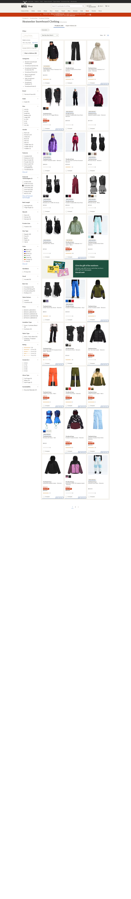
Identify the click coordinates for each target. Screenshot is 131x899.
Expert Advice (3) (71, 25)
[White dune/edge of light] (89, 63)
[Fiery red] (69, 388)
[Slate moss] (67, 63)
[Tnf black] (69, 63)
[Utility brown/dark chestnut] (92, 196)
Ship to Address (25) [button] (30, 53)
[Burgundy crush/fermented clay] (47, 431)
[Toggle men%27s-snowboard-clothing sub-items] (23, 75)
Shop (30, 6)
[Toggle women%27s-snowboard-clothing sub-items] (23, 62)
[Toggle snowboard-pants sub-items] (23, 72)
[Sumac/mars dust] (92, 63)
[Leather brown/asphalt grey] (47, 108)
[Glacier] (50, 154)
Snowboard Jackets (30, 65)
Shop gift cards (80, 272)
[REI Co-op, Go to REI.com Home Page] (24, 6)
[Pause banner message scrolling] (90, 14)
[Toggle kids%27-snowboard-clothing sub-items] (23, 79)
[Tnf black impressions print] (44, 196)
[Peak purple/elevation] (44, 154)
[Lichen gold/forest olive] (92, 388)
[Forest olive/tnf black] (67, 388)
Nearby (36, 42)
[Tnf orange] (89, 388)
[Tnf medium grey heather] (89, 196)
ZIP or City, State (27, 42)
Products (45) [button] (59, 25)
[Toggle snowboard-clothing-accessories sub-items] (23, 68)
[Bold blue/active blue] (44, 431)
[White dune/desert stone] (47, 154)
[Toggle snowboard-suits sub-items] (23, 86)
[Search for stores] (36, 45)
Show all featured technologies (27, 196)
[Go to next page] (78, 507)
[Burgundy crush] (69, 196)
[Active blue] (67, 301)
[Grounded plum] (47, 301)
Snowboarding (33, 18)
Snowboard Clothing (44, 18)
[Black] (44, 301)
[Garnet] (95, 154)
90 (108, 35)
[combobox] (68, 6)
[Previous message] (41, 14)
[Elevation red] (72, 301)
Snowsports (25, 18)
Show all (24, 172)
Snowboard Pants (30, 72)
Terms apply (87, 270)
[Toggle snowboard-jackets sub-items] (23, 66)
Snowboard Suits (29, 86)
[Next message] (88, 14)
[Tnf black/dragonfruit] (67, 476)
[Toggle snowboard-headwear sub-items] (23, 82)
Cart (108, 6)
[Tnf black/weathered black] (44, 108)
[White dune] (72, 63)
